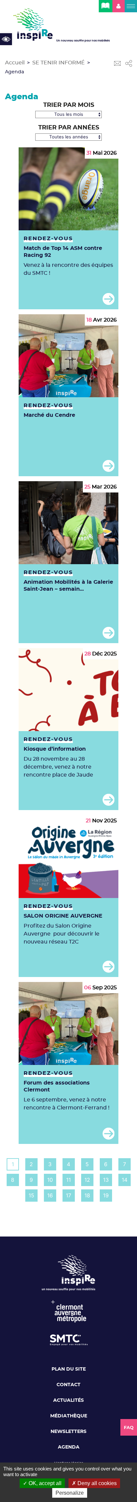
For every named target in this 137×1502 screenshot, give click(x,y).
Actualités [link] (68, 1400)
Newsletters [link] (68, 1431)
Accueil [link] (15, 62)
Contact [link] (68, 1385)
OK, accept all (44, 1483)
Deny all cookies (96, 1483)
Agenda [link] (68, 1447)
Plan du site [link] (69, 1369)
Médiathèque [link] (68, 1416)
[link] (6, 39)
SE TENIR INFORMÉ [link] (58, 62)
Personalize (70, 1493)
